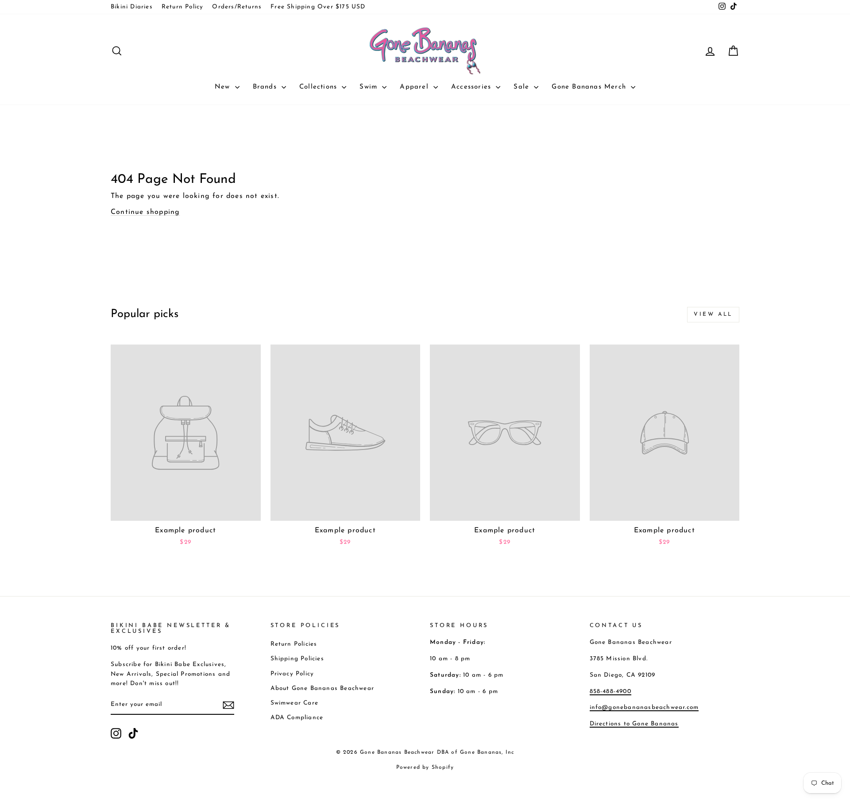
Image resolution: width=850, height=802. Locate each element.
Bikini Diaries (132, 7)
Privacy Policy (292, 674)
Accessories (472, 87)
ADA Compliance (297, 718)
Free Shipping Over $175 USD (317, 7)
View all (713, 314)
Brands (266, 87)
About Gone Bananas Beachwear (322, 688)
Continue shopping (145, 212)
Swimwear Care (294, 703)
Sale (523, 87)
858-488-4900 (610, 691)
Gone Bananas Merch (590, 87)
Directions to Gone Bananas (634, 724)
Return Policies (293, 644)
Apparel (415, 87)
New (224, 87)
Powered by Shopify (425, 767)
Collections (319, 87)
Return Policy (183, 7)
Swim (369, 87)
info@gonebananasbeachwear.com (644, 707)
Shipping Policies (297, 659)
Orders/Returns (237, 7)
